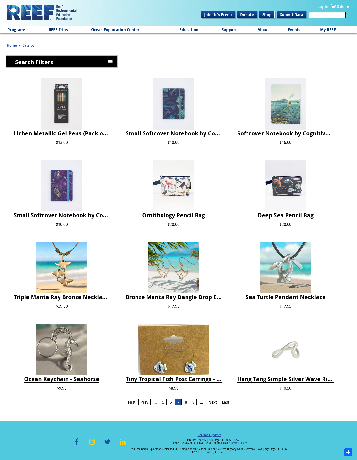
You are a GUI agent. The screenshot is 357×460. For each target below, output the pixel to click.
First (131, 402)
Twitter (107, 444)
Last (225, 402)
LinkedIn (122, 444)
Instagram (92, 444)
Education (188, 29)
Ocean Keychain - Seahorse (61, 379)
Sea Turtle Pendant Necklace (286, 297)
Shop (267, 14)
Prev (144, 402)
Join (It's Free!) (218, 14)
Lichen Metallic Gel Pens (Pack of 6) (62, 133)
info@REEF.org (239, 442)
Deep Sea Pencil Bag (286, 215)
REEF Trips (58, 29)
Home (12, 45)
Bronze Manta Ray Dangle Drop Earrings (174, 297)
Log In (323, 6)
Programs (17, 29)
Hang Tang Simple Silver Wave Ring (285, 379)
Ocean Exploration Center (115, 29)
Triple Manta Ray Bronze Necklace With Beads (62, 297)
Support (229, 29)
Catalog (28, 45)
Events (294, 29)
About (263, 29)
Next (212, 402)
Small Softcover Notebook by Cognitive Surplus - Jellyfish (62, 215)
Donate (247, 14)
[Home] (42, 13)
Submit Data (291, 14)
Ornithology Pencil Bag (173, 215)
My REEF (328, 29)
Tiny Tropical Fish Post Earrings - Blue (174, 379)
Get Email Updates (209, 435)
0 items (343, 6)
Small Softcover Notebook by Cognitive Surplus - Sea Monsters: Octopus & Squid (174, 133)
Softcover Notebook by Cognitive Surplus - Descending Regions (285, 133)
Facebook (76, 444)
